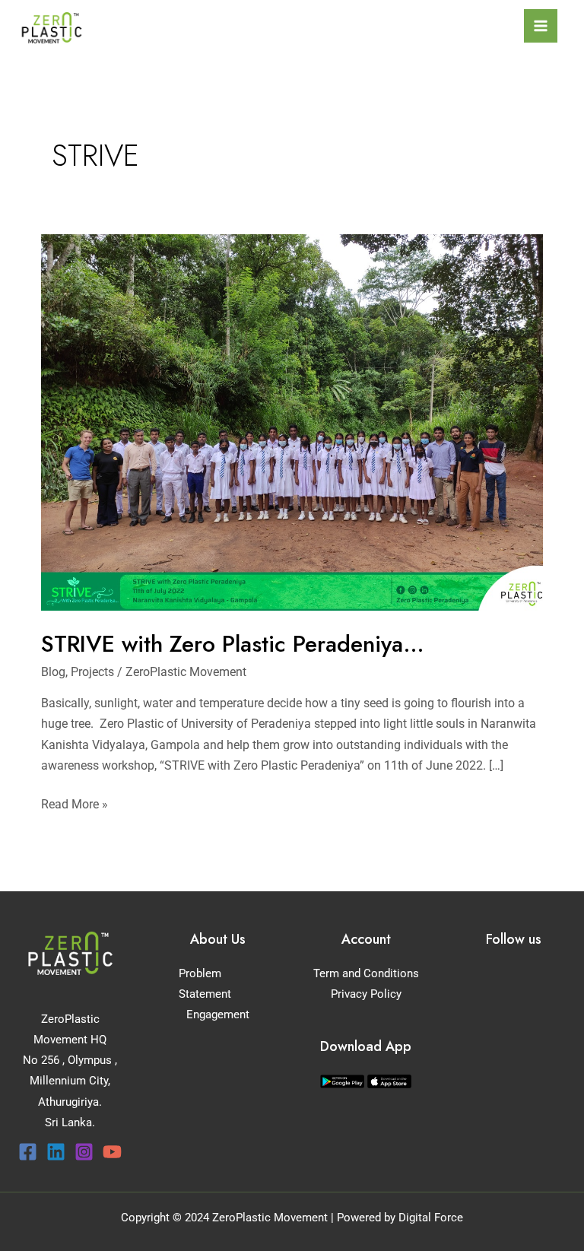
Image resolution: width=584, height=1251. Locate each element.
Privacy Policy (366, 994)
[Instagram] (84, 1151)
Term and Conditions (366, 973)
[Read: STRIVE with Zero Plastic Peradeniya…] (292, 421)
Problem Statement (205, 984)
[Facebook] (27, 1151)
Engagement (217, 1014)
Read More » (74, 802)
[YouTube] (112, 1151)
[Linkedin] (55, 1151)
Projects (92, 672)
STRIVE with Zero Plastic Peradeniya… (232, 643)
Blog (53, 672)
